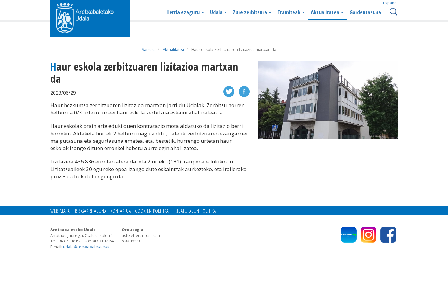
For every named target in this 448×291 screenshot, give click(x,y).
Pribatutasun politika (194, 211)
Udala (217, 12)
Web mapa (60, 211)
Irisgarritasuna (90, 211)
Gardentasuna (365, 12)
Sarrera (148, 49)
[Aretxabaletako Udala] (90, 17)
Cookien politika (152, 211)
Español (390, 2)
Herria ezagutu (183, 12)
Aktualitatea (325, 12)
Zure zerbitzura (250, 12)
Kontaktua (120, 211)
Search (393, 11)
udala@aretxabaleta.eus (86, 246)
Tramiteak (289, 12)
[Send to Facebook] (244, 91)
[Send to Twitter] (228, 91)
